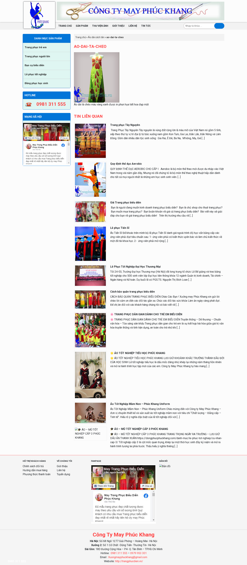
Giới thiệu (118, 26)
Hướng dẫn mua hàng (35, 470)
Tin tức (146, 26)
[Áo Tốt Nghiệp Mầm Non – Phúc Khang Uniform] (90, 412)
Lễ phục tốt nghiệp (36, 74)
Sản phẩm (82, 26)
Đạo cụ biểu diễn (34, 65)
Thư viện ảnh (100, 26)
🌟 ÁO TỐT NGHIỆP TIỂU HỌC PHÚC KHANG (137, 353)
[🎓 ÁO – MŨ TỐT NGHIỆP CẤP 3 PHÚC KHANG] (90, 433)
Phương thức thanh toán (36, 474)
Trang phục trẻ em (36, 47)
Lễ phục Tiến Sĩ (119, 227)
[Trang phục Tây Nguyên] (90, 140)
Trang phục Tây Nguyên (125, 125)
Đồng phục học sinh (36, 83)
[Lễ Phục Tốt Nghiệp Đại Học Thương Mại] (90, 275)
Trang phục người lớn (37, 56)
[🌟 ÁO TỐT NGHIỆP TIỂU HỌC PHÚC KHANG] (90, 374)
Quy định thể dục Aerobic (126, 163)
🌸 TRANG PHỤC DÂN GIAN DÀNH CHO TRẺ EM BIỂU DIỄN (146, 314)
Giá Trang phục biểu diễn (125, 202)
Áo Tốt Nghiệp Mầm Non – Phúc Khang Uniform (140, 404)
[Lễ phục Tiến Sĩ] (90, 243)
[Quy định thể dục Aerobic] (90, 179)
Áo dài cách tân (96, 37)
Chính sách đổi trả (33, 466)
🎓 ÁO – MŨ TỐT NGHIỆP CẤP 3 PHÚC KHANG (139, 429)
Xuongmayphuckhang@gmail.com (127, 557)
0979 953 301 (138, 553)
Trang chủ (65, 26)
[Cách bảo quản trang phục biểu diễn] (90, 299)
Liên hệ (133, 26)
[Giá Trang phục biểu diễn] (90, 211)
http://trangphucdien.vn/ (129, 561)
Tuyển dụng (63, 474)
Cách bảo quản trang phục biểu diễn (132, 291)
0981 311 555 (119, 553)
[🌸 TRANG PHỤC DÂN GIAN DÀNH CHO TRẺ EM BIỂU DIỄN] (90, 330)
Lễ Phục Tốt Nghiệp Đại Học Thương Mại (135, 266)
